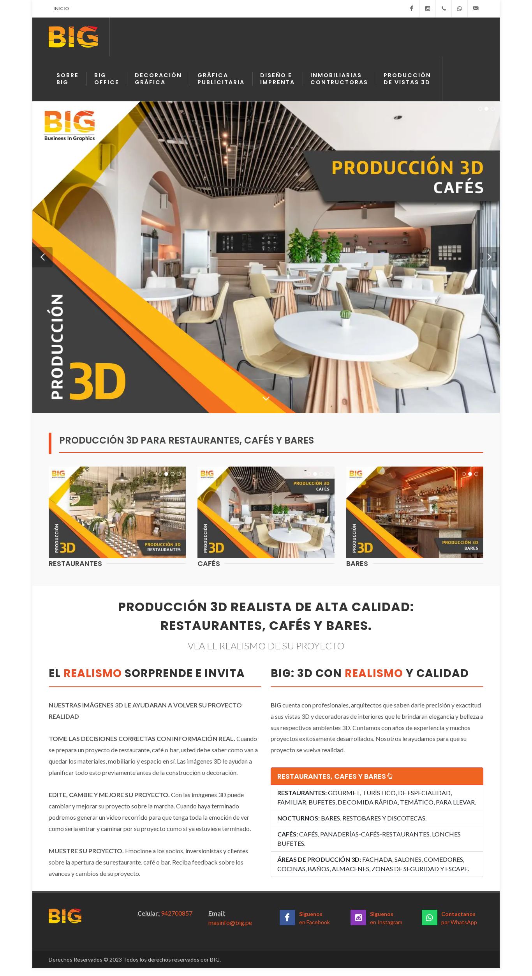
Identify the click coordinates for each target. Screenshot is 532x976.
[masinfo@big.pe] (475, 8)
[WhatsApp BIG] (459, 8)
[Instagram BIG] (427, 8)
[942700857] (443, 8)
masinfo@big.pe (230, 922)
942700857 (176, 913)
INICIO (61, 8)
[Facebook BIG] (411, 8)
